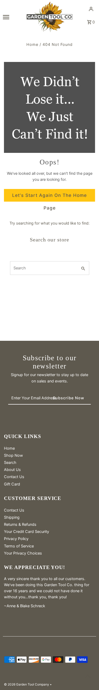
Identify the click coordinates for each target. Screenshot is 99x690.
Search (10, 462)
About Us (12, 469)
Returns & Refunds (20, 524)
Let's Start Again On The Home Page (49, 197)
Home (32, 44)
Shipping (12, 517)
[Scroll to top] (88, 676)
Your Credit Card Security (26, 531)
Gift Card (12, 484)
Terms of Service (19, 546)
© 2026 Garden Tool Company (27, 684)
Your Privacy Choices (23, 553)
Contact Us (14, 476)
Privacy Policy (16, 538)
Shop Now (13, 455)
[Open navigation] (12, 16)
